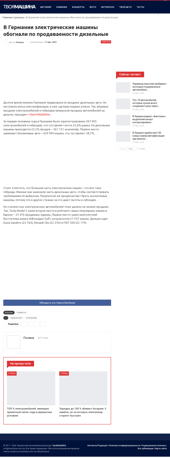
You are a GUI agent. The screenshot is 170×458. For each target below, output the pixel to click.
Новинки (61, 7)
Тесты (140, 7)
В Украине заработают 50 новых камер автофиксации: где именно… (148, 135)
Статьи (11, 373)
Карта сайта (161, 448)
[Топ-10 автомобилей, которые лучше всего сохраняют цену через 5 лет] (123, 104)
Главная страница (13, 17)
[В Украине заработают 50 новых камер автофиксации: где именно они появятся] (123, 136)
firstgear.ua (21, 312)
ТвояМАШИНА (59, 445)
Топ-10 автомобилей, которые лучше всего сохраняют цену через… (145, 103)
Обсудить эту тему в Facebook (57, 302)
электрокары (31, 318)
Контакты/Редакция (97, 445)
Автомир (45, 7)
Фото (92, 7)
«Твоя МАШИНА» (39, 114)
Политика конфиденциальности (124, 445)
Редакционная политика (154, 445)
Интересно (107, 7)
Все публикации (145, 448)
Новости (106, 42)
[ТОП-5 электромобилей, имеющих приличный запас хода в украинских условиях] (31, 388)
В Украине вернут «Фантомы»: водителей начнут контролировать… (149, 119)
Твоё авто (125, 7)
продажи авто (16, 318)
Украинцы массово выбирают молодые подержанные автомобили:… (149, 86)
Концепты (78, 7)
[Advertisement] (57, 76)
